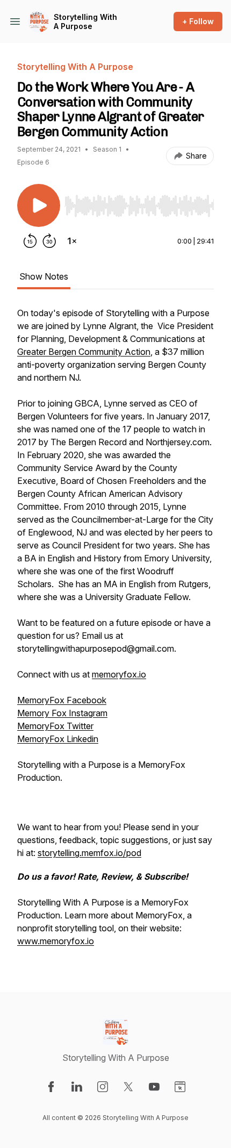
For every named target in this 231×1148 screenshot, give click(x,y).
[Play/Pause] (38, 205)
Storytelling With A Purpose (85, 21)
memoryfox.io (119, 674)
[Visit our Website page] (180, 1086)
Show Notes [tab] (43, 276)
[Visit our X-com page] (128, 1086)
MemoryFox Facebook (61, 700)
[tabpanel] (115, 632)
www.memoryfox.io (55, 941)
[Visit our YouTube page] (154, 1086)
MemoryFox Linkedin (57, 738)
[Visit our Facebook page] (51, 1086)
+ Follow (198, 21)
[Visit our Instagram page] (102, 1086)
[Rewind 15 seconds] (30, 240)
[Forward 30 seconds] (49, 240)
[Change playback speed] (72, 240)
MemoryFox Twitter (55, 726)
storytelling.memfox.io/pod (89, 852)
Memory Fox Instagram (62, 713)
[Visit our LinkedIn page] (76, 1086)
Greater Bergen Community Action (83, 351)
